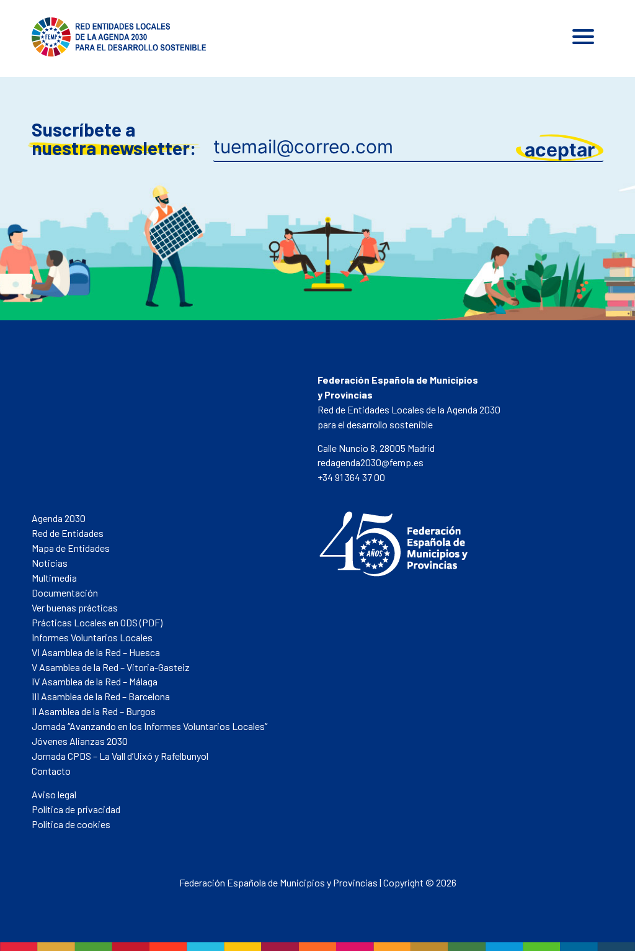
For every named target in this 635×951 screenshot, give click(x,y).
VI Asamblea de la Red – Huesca (96, 652)
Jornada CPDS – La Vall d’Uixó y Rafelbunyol (120, 756)
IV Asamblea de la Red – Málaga (95, 681)
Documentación (65, 592)
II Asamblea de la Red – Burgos (94, 711)
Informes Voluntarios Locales (92, 637)
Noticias (50, 563)
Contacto (51, 771)
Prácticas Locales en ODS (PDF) (97, 622)
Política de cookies (71, 824)
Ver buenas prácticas (75, 607)
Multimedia (54, 578)
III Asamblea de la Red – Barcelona (101, 696)
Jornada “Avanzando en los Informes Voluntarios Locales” (149, 726)
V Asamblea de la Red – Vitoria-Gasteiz (111, 667)
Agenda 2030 (59, 518)
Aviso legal (54, 794)
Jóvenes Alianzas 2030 (80, 741)
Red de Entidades (68, 533)
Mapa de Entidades (71, 548)
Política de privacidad (76, 809)
